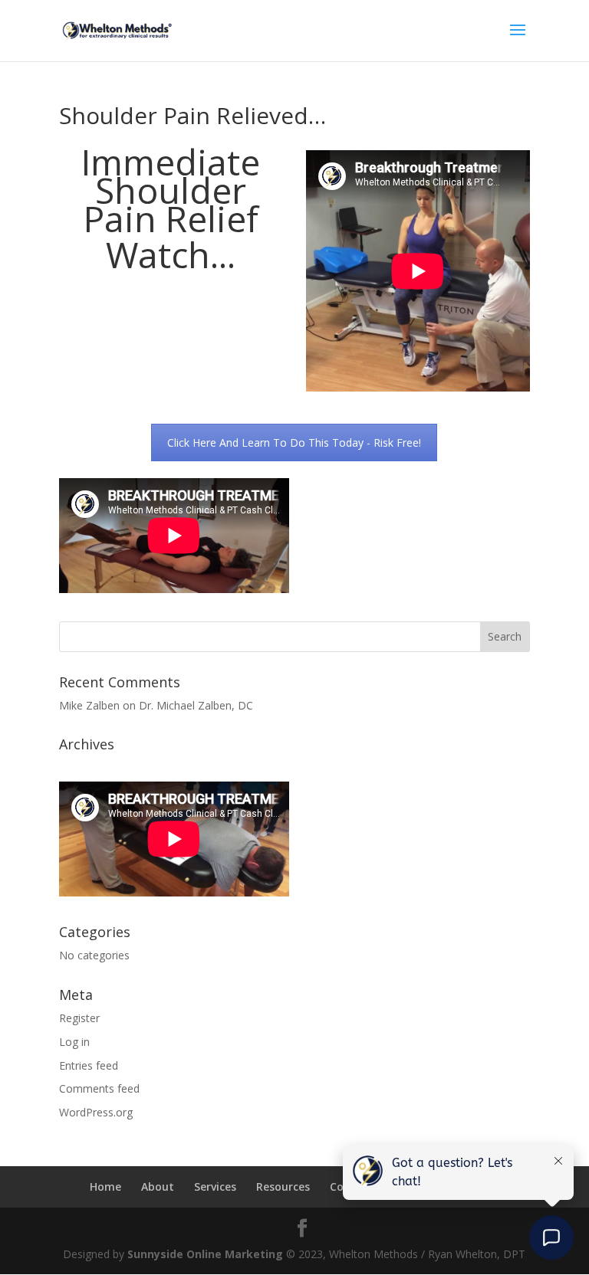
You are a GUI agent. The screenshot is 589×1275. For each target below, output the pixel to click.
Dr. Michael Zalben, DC (196, 705)
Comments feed (99, 1088)
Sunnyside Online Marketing (205, 1254)
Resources (283, 1186)
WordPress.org (96, 1112)
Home (105, 1186)
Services (215, 1186)
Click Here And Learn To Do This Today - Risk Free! (294, 442)
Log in (74, 1041)
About (157, 1186)
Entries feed (88, 1065)
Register (79, 1018)
